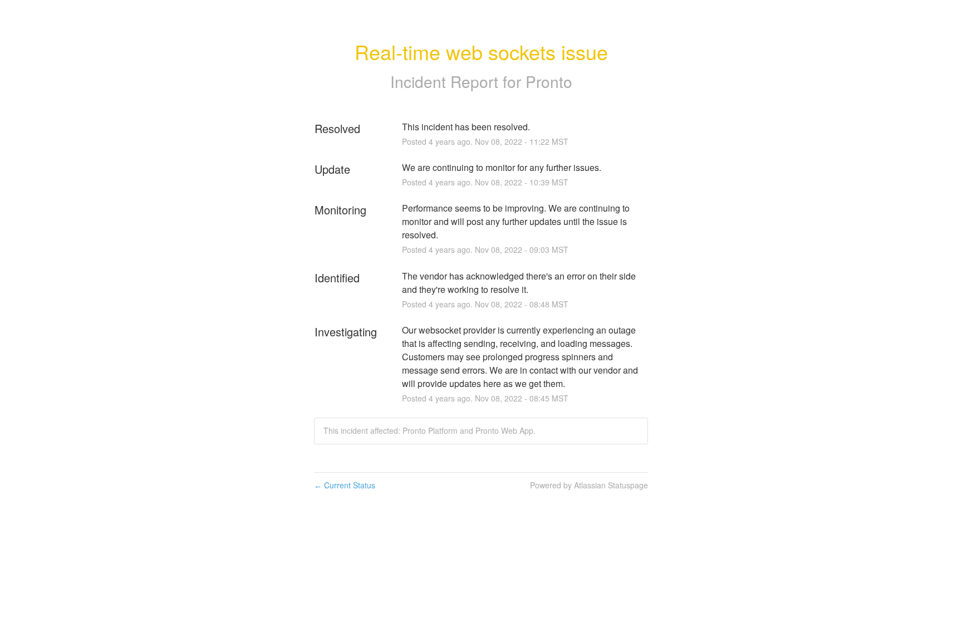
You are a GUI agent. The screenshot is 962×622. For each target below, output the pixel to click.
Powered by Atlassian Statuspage (589, 485)
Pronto (549, 81)
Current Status (344, 485)
